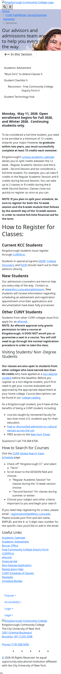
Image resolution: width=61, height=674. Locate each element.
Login (8, 608)
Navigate (7, 577)
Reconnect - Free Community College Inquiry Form (30, 88)
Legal (8, 615)
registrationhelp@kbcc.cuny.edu (30, 514)
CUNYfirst (19, 254)
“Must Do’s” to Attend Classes (22, 74)
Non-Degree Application (17, 565)
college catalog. (31, 397)
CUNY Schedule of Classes (18, 573)
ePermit (22, 321)
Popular (9, 595)
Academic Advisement (17, 68)
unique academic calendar (38, 157)
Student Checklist (15, 80)
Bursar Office (10, 545)
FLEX (23, 265)
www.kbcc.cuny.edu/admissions (24, 289)
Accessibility (12, 602)
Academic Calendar (14, 537)
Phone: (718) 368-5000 (15, 644)
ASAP (43, 261)
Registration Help (12, 569)
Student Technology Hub (19, 97)
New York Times (40, 434)
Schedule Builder (12, 581)
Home (5, 11)
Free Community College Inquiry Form (25, 549)
